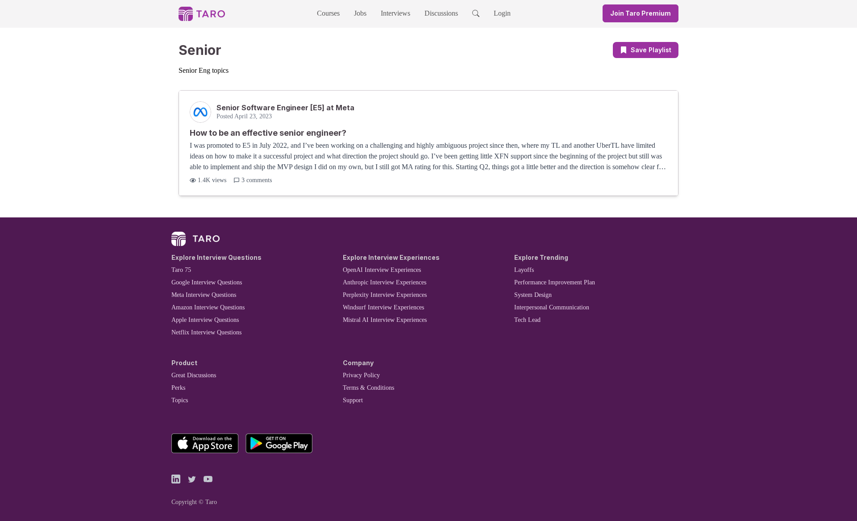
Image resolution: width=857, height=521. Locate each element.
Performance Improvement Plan (554, 282)
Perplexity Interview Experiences (385, 295)
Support (353, 400)
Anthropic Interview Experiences (384, 282)
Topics (179, 400)
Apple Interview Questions (205, 320)
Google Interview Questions (206, 282)
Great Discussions (193, 375)
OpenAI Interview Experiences (382, 270)
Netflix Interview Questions (206, 332)
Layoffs (524, 270)
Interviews (395, 13)
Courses (328, 13)
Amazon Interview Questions (208, 307)
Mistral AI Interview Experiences (385, 320)
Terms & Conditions (368, 387)
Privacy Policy (361, 375)
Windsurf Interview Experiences (383, 307)
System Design (533, 295)
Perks (178, 387)
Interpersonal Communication (551, 307)
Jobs (360, 13)
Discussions (441, 13)
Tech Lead (527, 320)
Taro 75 (181, 270)
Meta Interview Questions (203, 295)
